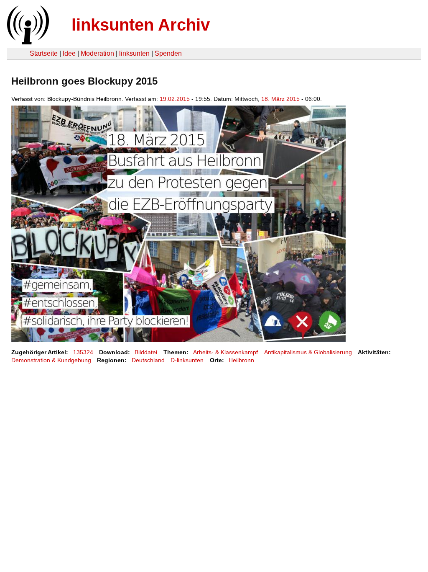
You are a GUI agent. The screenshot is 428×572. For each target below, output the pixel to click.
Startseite (44, 53)
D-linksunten (187, 360)
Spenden (168, 53)
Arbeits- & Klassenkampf (225, 352)
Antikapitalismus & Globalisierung (308, 352)
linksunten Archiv (140, 24)
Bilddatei (146, 352)
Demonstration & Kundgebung (51, 360)
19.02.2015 (175, 98)
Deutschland (148, 360)
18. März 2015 (280, 98)
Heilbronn (241, 360)
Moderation (97, 53)
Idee (69, 53)
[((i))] (27, 42)
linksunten (134, 53)
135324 (83, 352)
